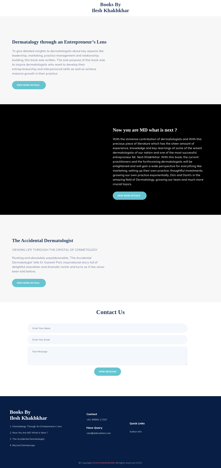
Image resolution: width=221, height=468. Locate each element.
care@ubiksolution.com (98, 433)
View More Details (28, 85)
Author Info (136, 431)
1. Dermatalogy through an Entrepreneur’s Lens (36, 426)
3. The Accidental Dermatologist (27, 438)
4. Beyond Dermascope (22, 445)
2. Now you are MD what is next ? (29, 432)
